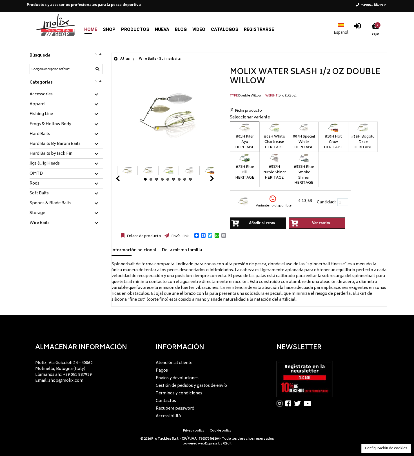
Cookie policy (220, 430)
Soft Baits (39, 193)
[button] (196, 235)
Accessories (41, 94)
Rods (34, 183)
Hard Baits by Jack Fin (51, 153)
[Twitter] (299, 403)
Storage (37, 213)
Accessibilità (168, 416)
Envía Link (179, 236)
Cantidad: (326, 202)
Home (90, 29)
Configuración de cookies (386, 448)
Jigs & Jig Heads (45, 163)
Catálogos (224, 29)
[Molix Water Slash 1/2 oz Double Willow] (168, 163)
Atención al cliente (174, 363)
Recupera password (175, 408)
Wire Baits (40, 223)
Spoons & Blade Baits (50, 203)
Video (198, 29)
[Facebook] (289, 403)
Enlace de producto (143, 236)
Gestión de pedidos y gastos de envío (191, 385)
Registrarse (259, 29)
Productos (135, 29)
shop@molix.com (65, 380)
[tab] (66, 94)
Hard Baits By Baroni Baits (55, 144)
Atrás (125, 59)
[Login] (357, 27)
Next (205, 179)
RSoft (227, 443)
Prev (124, 179)
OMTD (36, 173)
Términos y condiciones (179, 393)
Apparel (38, 104)
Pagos (162, 370)
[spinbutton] (343, 202)
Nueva (162, 29)
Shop (109, 29)
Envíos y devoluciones (177, 378)
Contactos (166, 401)
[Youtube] (309, 403)
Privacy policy (193, 430)
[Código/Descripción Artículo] (97, 69)
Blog (181, 29)
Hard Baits (40, 134)
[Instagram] (281, 403)
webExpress (208, 443)
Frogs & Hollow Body (50, 124)
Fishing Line (41, 114)
